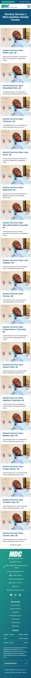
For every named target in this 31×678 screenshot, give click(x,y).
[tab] (15, 663)
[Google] (20, 595)
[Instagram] (15, 595)
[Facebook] (11, 595)
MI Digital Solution (21, 672)
